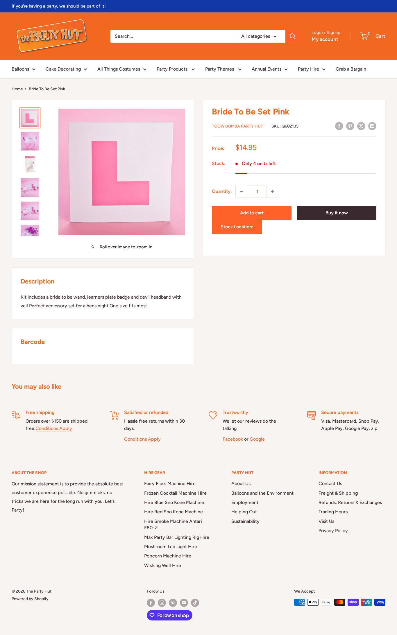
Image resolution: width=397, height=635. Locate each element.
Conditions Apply (53, 428)
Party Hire (308, 69)
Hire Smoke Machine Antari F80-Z (173, 524)
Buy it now (337, 213)
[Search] (292, 36)
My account (325, 39)
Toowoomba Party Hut (237, 126)
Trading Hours (333, 511)
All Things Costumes (118, 69)
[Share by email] (372, 125)
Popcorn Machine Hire (167, 556)
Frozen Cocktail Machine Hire (175, 493)
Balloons (20, 69)
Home (17, 89)
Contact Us (330, 483)
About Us (241, 483)
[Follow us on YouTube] (184, 603)
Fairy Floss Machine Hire (170, 483)
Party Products (173, 69)
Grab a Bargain (351, 69)
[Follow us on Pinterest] (173, 603)
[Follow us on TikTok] (195, 603)
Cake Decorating (63, 69)
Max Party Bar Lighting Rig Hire (176, 537)
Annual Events (266, 69)
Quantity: (222, 191)
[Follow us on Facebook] (151, 603)
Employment (244, 502)
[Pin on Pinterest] (350, 125)
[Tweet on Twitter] (361, 125)
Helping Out (244, 511)
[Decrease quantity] (242, 191)
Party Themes (220, 69)
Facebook (233, 439)
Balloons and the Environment (262, 493)
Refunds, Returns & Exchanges (350, 502)
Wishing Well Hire (162, 565)
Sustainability (245, 521)
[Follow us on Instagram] (162, 603)
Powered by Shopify (30, 598)
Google (257, 439)
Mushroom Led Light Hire (170, 546)
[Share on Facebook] (339, 125)
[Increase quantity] (273, 191)
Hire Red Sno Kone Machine (173, 511)
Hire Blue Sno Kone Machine (174, 502)
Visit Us (326, 521)
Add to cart (252, 213)
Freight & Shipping (338, 493)
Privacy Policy (333, 530)
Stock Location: (237, 226)
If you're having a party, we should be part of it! (59, 6)
